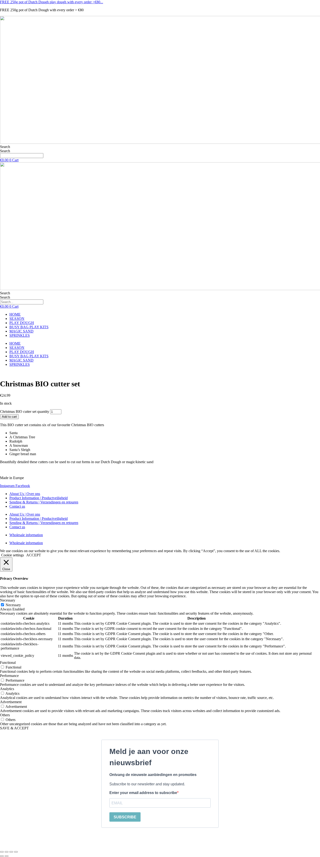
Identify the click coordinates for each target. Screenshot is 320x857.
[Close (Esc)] (16, 852)
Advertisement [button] (11, 702)
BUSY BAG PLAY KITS (28, 327)
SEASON (16, 319)
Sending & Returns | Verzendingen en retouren (43, 502)
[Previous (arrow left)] (2, 856)
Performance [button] (9, 676)
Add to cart (9, 416)
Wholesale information (26, 535)
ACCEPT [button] (33, 555)
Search (5, 147)
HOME (15, 314)
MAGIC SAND (21, 331)
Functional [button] (8, 663)
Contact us (17, 506)
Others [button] (5, 715)
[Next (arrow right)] (6, 856)
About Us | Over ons (24, 494)
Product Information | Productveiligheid (38, 498)
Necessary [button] (7, 600)
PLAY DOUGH (21, 323)
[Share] (11, 852)
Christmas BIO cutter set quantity (24, 412)
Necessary (13, 605)
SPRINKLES (19, 335)
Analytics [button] (7, 689)
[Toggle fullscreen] (6, 852)
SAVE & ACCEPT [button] (14, 728)
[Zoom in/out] (2, 852)
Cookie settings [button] (12, 555)
